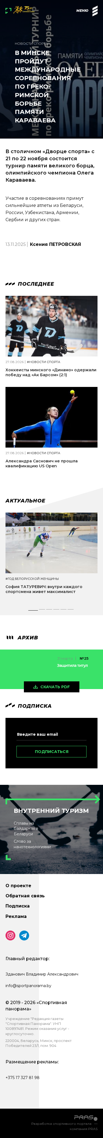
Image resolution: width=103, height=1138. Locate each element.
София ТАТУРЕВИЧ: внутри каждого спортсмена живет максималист (43, 589)
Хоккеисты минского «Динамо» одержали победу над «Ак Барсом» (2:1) (50, 372)
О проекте (18, 885)
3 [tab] (49, 611)
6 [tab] (71, 611)
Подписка (17, 906)
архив (27, 638)
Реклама (16, 916)
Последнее (35, 284)
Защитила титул (72, 665)
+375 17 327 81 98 (22, 1077)
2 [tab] (42, 611)
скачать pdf (55, 686)
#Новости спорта (43, 362)
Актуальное (25, 501)
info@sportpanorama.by (28, 985)
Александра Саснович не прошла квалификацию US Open (41, 463)
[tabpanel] (51, 558)
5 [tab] (64, 611)
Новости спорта (31, 43)
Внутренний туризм (51, 810)
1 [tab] (33, 611)
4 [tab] (56, 611)
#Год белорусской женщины (32, 578)
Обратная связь (25, 895)
